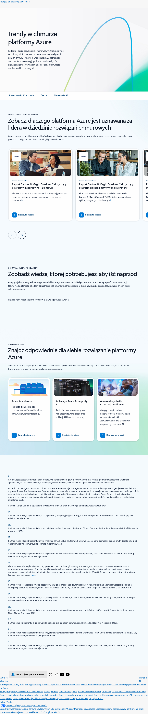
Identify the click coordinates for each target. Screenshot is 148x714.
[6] (9, 562)
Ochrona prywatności (85, 708)
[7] (9, 580)
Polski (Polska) (6, 701)
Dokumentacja (65, 691)
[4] (9, 537)
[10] (10, 619)
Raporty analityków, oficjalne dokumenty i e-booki (23, 694)
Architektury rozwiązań (52, 684)
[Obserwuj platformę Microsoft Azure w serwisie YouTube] (68, 674)
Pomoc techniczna (71, 684)
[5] (9, 549)
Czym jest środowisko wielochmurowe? (112, 694)
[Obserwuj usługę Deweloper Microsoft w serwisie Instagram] (56, 674)
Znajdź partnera (51, 691)
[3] (9, 524)
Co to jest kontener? (79, 698)
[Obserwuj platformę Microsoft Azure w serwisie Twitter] (50, 674)
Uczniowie (106, 691)
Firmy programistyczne (11, 691)
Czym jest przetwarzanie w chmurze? (76, 694)
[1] (9, 475)
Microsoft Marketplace (32, 691)
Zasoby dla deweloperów (89, 691)
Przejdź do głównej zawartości (15, 1)
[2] (9, 511)
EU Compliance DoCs (50, 712)
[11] (9, 628)
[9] (9, 606)
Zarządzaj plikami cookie (107, 708)
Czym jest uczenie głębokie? (26, 698)
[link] (21, 96)
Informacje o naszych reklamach (25, 712)
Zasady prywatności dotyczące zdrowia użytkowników (25, 708)
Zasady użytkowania (128, 708)
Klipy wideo (52, 694)
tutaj (33, 575)
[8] (9, 593)
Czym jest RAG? (96, 698)
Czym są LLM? (62, 698)
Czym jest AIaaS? (47, 698)
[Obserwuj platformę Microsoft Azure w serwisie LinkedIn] (62, 674)
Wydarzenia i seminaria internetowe (129, 691)
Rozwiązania (6, 684)
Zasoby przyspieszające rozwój (26, 684)
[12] (10, 641)
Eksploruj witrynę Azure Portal (30, 674)
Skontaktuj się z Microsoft (63, 708)
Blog (75, 691)
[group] (40, 184)
